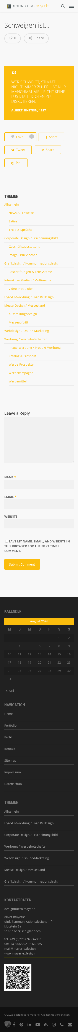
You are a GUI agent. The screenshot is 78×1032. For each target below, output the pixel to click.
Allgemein (11, 204)
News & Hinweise (21, 213)
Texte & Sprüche (20, 230)
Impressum (12, 772)
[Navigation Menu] (71, 6)
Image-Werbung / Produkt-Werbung (35, 348)
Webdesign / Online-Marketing (26, 331)
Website (10, 516)
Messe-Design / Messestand (24, 305)
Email (10, 497)
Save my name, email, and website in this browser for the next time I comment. (37, 546)
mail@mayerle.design (20, 948)
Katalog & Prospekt (22, 356)
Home (8, 714)
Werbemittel (18, 381)
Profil (8, 737)
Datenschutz (13, 784)
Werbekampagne (21, 373)
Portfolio (10, 725)
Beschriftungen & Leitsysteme (30, 272)
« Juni (10, 690)
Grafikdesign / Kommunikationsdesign (32, 263)
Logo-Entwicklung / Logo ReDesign (29, 297)
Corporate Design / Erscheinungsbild (31, 238)
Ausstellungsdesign (23, 314)
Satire (13, 221)
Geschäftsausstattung (24, 246)
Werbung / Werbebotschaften (25, 339)
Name (10, 477)
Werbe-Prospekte (21, 364)
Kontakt (9, 749)
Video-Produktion (21, 289)
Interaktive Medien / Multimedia (27, 280)
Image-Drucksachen (23, 255)
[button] (8, 1024)
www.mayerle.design (19, 953)
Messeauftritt (18, 322)
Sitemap (10, 760)
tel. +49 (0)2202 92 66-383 (22, 939)
